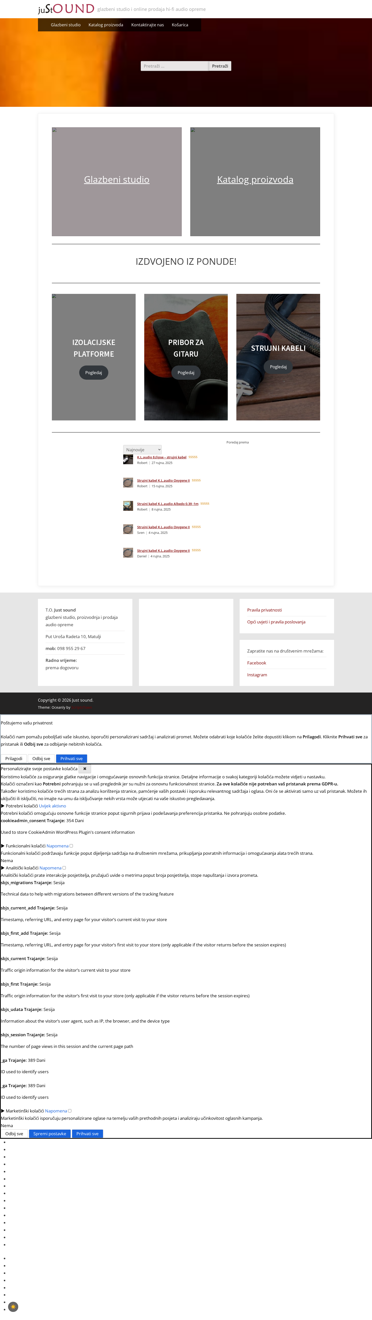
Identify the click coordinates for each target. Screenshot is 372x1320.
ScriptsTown (81, 707)
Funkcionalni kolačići (26, 846)
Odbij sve (41, 758)
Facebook (256, 663)
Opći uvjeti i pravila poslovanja (276, 622)
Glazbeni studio (66, 25)
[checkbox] (13, 1307)
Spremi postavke (49, 1133)
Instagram (257, 675)
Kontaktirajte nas (147, 25)
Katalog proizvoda (106, 25)
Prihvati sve (71, 758)
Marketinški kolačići (25, 1111)
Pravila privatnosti (264, 610)
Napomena (58, 846)
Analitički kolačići (22, 868)
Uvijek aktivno (52, 806)
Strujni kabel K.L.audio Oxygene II (163, 480)
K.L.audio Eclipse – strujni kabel (162, 457)
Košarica (180, 25)
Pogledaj (93, 372)
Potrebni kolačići (22, 806)
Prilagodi (13, 758)
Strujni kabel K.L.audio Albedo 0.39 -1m (167, 503)
